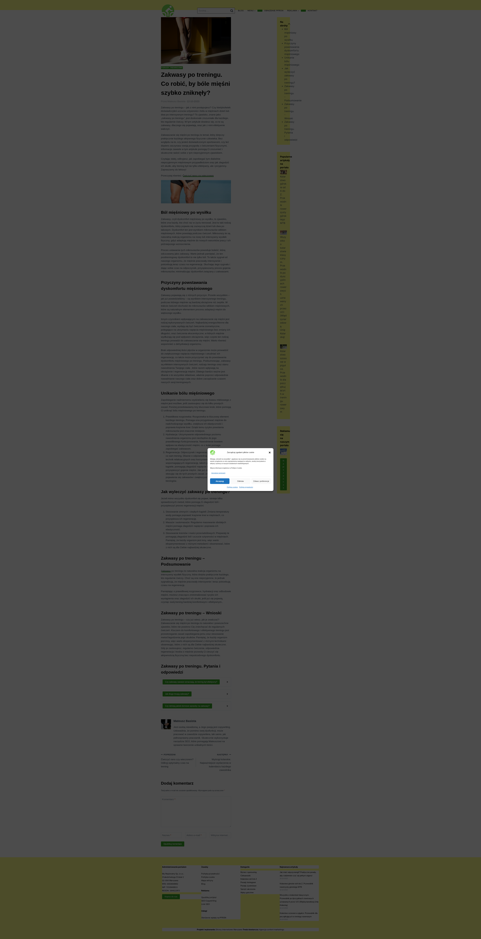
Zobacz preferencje (261, 481)
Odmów (240, 481)
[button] (269, 452)
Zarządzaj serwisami (218, 473)
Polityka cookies (232, 487)
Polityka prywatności (246, 487)
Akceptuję (220, 481)
